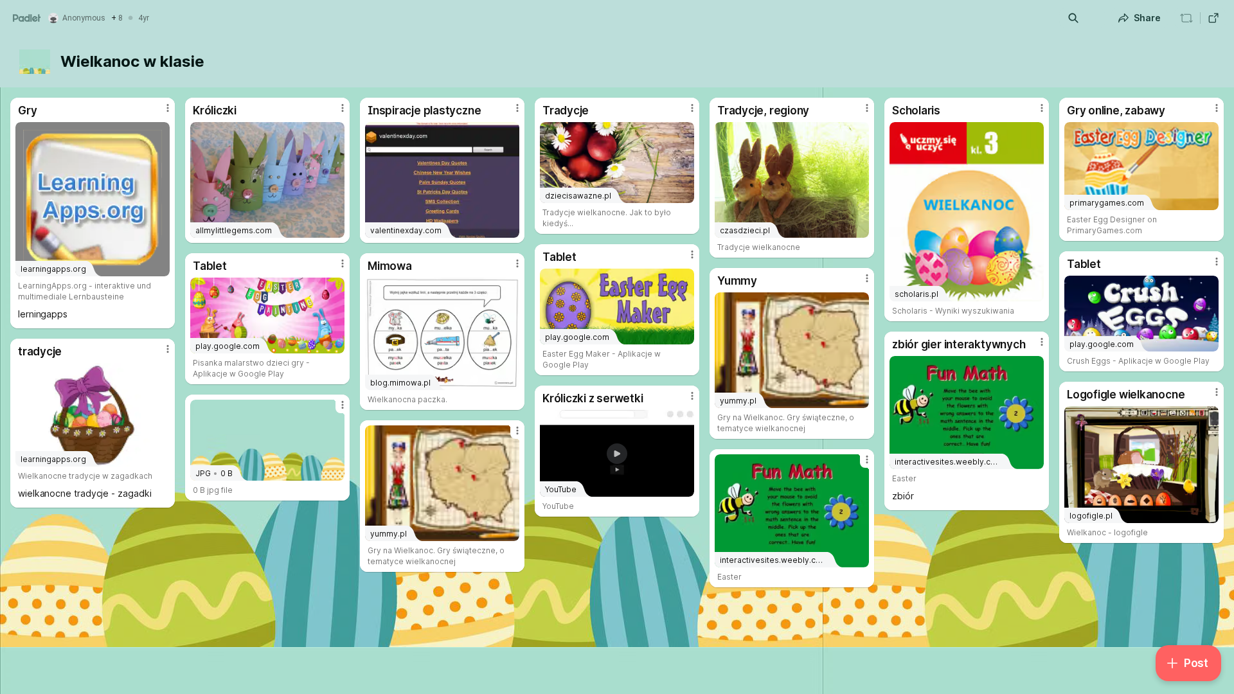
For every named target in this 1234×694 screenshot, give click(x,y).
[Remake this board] (1186, 18)
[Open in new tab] (1213, 18)
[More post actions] (168, 108)
